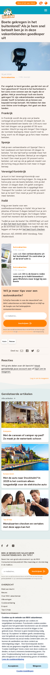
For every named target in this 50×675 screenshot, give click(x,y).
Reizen (12, 341)
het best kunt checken (34, 229)
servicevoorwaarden (25, 331)
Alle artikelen (7, 398)
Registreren (6, 613)
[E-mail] (21, 350)
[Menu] (46, 10)
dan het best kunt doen (15, 223)
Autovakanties (8, 77)
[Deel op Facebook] (27, 350)
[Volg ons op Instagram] (13, 546)
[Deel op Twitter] (32, 350)
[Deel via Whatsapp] (38, 350)
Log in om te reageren (39, 378)
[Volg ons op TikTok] (7, 546)
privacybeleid (8, 331)
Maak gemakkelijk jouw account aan (20, 367)
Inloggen (14, 613)
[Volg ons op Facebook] (2, 546)
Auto (4, 341)
